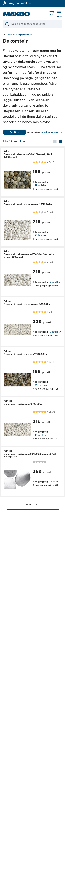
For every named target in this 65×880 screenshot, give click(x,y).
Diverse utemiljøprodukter (19, 35)
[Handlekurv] (51, 13)
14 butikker (41, 435)
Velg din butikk (18, 3)
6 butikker (55, 281)
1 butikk (54, 481)
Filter (17, 132)
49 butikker (41, 235)
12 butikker (41, 185)
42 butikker (41, 385)
